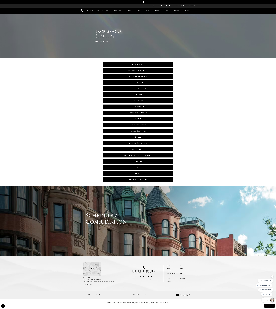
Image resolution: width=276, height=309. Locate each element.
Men (181, 271)
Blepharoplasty (138, 64)
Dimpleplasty (138, 101)
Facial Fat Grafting (138, 125)
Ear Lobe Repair (138, 107)
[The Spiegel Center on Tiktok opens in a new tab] (164, 6)
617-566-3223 (159, 303)
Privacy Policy (140, 294)
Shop (147, 10)
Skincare (157, 10)
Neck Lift (138, 161)
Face (107, 41)
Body (181, 268)
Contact (187, 10)
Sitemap (146, 294)
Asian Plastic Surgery (172, 273)
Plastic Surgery (117, 10)
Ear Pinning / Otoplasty (138, 113)
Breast (168, 268)
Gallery (166, 10)
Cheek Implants (138, 82)
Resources (176, 10)
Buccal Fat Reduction (138, 76)
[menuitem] (153, 6)
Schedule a (106, 218)
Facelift (138, 119)
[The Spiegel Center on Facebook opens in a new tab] (156, 6)
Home (97, 41)
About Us (169, 266)
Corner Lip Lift (138, 95)
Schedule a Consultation (94, 228)
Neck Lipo (138, 167)
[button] (3, 306)
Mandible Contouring (138, 143)
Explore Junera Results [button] (152, 2)
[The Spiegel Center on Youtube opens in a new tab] (161, 6)
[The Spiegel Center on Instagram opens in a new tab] (153, 6)
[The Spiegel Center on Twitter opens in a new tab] (159, 6)
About (106, 10)
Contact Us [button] (269, 306)
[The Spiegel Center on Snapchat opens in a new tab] (167, 6)
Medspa (129, 10)
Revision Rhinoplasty (138, 179)
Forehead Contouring (138, 131)
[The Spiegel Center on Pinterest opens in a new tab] (169, 6)
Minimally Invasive (171, 271)
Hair (139, 10)
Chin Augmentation (138, 89)
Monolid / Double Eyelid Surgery (138, 155)
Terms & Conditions (132, 294)
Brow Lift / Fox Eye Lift (138, 70)
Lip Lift (138, 137)
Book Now (193, 5)
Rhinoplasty (138, 173)
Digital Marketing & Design (184, 295)
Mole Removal (138, 149)
